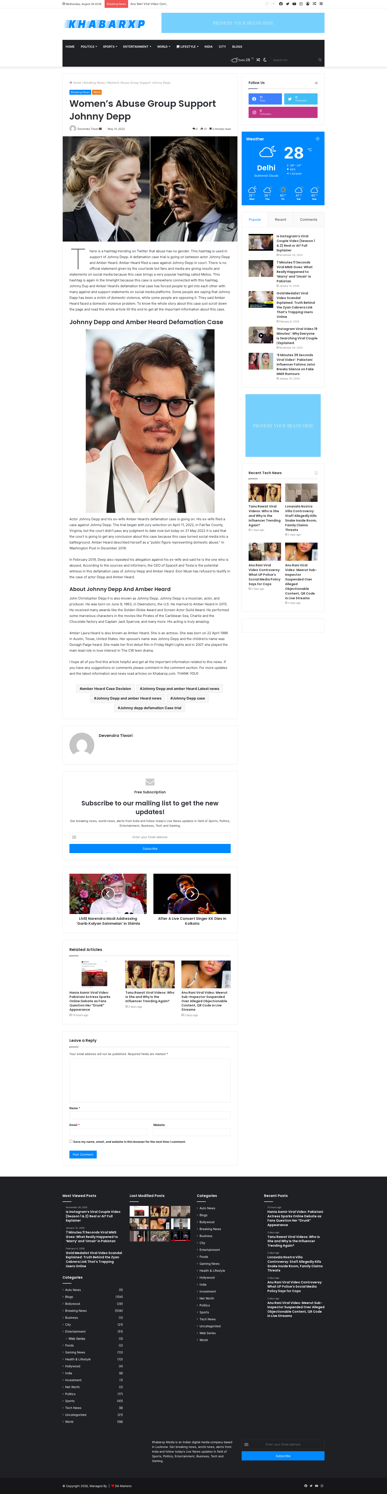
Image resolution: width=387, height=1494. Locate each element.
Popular (255, 219)
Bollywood (72, 1304)
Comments (308, 219)
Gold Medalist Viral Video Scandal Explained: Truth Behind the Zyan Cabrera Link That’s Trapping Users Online (296, 305)
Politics (87, 46)
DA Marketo (123, 1486)
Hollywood (72, 1366)
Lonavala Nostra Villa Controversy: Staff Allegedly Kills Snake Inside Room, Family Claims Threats (301, 518)
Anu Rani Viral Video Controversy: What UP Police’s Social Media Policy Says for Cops (189, 4)
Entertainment (135, 46)
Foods (69, 1345)
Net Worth (72, 1387)
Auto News (73, 1290)
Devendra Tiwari (116, 735)
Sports (108, 46)
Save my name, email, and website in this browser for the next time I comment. (129, 1141)
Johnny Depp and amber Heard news (128, 698)
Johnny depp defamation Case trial (150, 708)
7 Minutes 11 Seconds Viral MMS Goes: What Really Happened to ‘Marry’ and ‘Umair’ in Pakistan (295, 271)
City (222, 46)
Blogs (237, 46)
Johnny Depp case (189, 698)
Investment (73, 1380)
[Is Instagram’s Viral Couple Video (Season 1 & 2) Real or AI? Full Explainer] (261, 242)
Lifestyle (188, 46)
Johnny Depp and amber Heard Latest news (180, 688)
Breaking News (94, 82)
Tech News (73, 1408)
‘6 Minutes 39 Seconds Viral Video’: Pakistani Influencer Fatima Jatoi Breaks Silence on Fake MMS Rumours (296, 364)
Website (159, 1125)
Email (74, 1125)
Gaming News (75, 1352)
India (208, 46)
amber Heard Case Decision (106, 688)
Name (74, 1108)
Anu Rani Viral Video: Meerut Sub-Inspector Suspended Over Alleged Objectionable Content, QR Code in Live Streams (204, 1001)
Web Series (77, 1338)
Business (71, 1317)
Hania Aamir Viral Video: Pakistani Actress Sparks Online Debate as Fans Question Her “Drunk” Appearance (89, 1001)
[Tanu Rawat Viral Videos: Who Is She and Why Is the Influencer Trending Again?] (150, 974)
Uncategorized (75, 1415)
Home (70, 46)
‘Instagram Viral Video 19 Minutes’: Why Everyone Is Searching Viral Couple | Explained (297, 336)
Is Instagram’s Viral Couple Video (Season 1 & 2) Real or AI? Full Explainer (296, 243)
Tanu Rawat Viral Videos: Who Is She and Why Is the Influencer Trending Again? (149, 996)
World (162, 46)
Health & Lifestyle (78, 1359)
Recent (280, 219)
